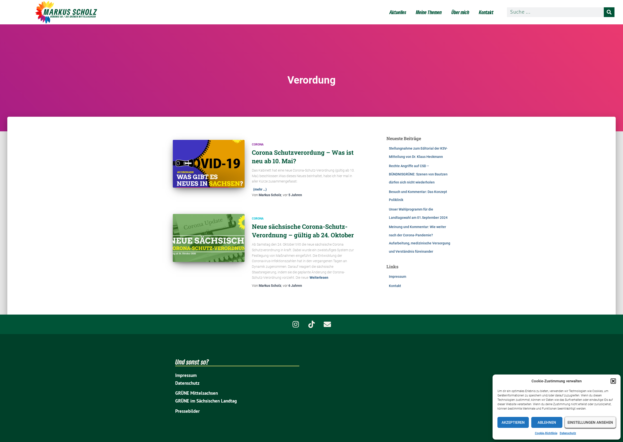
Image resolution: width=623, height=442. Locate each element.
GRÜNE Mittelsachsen (196, 393)
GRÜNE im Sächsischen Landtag (206, 401)
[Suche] (609, 12)
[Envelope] (327, 324)
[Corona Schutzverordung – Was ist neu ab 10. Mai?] (209, 164)
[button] (613, 381)
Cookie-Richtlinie (546, 433)
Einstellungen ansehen (590, 422)
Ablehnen (547, 422)
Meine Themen (429, 12)
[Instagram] (295, 324)
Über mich (460, 12)
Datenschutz (568, 433)
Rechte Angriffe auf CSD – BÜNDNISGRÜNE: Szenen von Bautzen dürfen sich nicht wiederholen (418, 174)
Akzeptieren (513, 422)
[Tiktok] (311, 324)
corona (258, 144)
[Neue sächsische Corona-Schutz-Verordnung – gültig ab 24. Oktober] (209, 238)
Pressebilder (187, 411)
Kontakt (486, 12)
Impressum (397, 277)
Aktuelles (397, 12)
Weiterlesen (319, 277)
